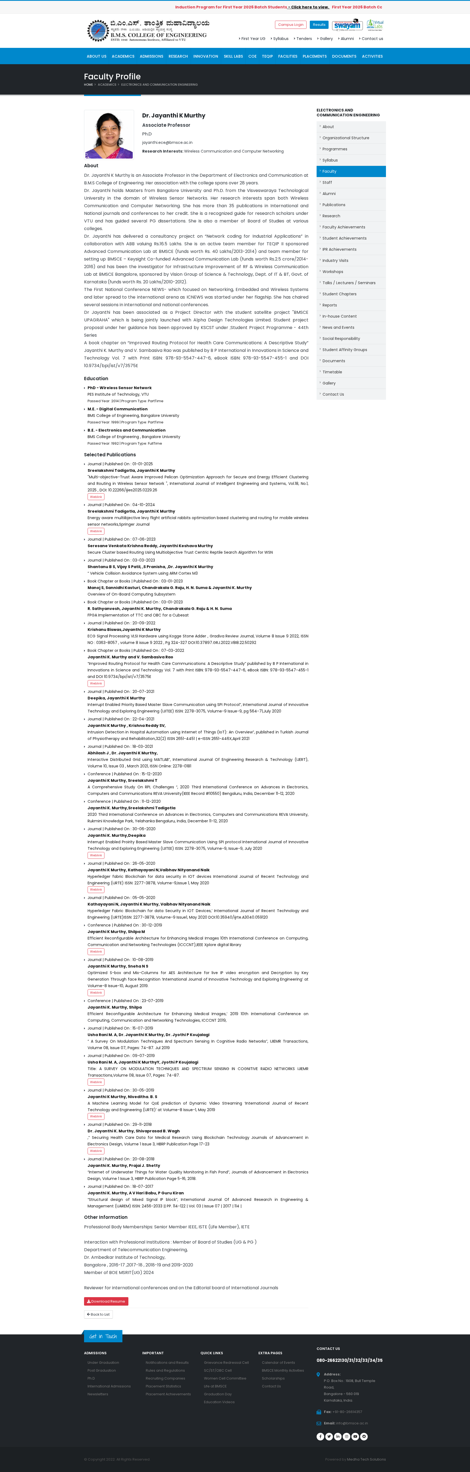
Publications (334, 204)
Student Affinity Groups (345, 349)
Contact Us (333, 394)
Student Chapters (340, 294)
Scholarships (273, 1378)
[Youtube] (355, 1436)
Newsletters (98, 1394)
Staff (327, 182)
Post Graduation (102, 1370)
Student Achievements (345, 238)
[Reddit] (364, 1436)
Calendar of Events (278, 1362)
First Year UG (253, 38)
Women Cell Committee (225, 1378)
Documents (334, 361)
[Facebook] (320, 1436)
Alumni (347, 38)
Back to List (100, 1314)
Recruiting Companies (165, 1378)
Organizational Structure (346, 138)
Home (88, 84)
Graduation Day (218, 1394)
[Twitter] (329, 1436)
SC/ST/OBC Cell (218, 1370)
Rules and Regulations (165, 1370)
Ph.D (91, 1378)
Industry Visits (335, 260)
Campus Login (291, 24)
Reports (330, 305)
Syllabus (281, 38)
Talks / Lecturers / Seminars (349, 283)
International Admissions (109, 1386)
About (328, 126)
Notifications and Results (167, 1362)
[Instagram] (346, 1436)
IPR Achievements (340, 249)
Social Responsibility (341, 338)
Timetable (332, 372)
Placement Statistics (163, 1386)
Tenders (304, 38)
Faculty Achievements (344, 227)
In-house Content (340, 316)
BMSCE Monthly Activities (283, 1370)
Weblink (96, 497)
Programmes (335, 149)
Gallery (326, 38)
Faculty (329, 171)
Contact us (372, 38)
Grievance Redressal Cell (226, 1362)
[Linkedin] (338, 1436)
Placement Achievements (168, 1394)
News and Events (338, 327)
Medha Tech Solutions (366, 1459)
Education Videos (219, 1402)
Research (331, 216)
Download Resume (108, 1301)
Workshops (333, 271)
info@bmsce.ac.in (352, 1423)
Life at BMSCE (215, 1386)
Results (319, 24)
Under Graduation (103, 1362)
